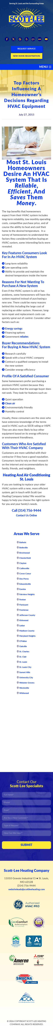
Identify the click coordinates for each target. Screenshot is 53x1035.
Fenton (22, 600)
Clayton (22, 563)
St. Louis (23, 662)
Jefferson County (27, 615)
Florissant (23, 605)
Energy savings (13, 328)
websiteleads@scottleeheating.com (26, 889)
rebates (24, 336)
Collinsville (24, 568)
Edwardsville (25, 584)
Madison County (26, 631)
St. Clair (22, 657)
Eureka (22, 589)
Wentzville (24, 688)
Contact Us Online (26, 515)
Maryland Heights (27, 636)
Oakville (23, 646)
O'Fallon (23, 641)
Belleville (23, 548)
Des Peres (24, 579)
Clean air (10, 403)
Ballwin (22, 542)
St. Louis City (25, 667)
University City (26, 678)
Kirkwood (23, 620)
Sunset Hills (24, 672)
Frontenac (24, 610)
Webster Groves (26, 683)
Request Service (26, 49)
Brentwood (24, 553)
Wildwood (24, 693)
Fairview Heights (27, 594)
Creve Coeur (25, 574)
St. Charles (24, 652)
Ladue (22, 626)
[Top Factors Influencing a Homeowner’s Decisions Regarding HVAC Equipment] (26, 143)
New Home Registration (26, 56)
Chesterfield (25, 558)
